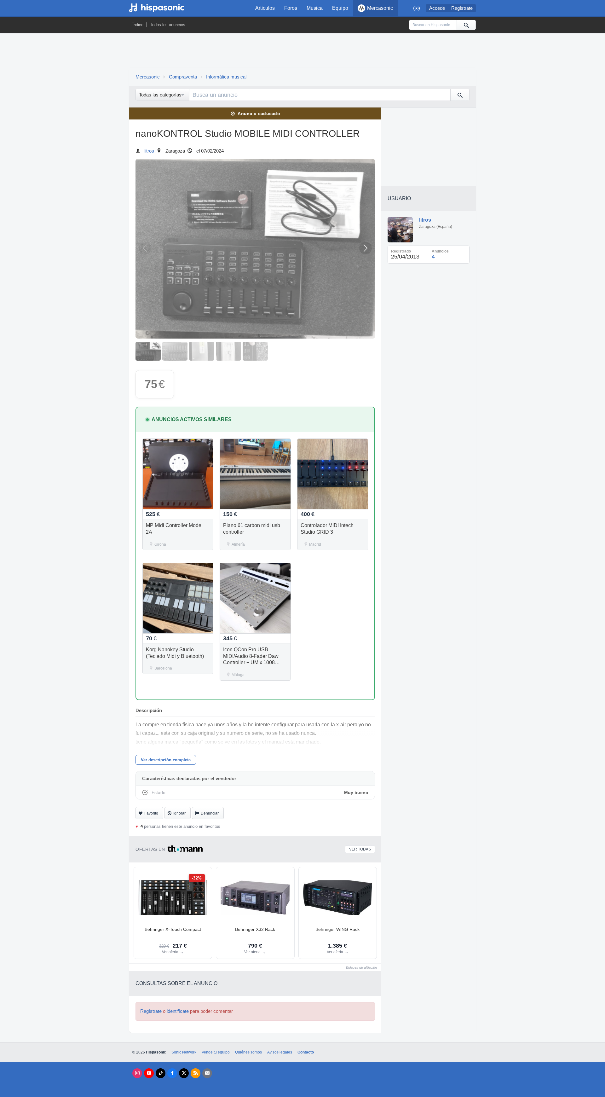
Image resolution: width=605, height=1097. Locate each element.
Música (315, 8)
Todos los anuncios (167, 24)
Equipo (340, 8)
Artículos (265, 8)
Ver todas (360, 849)
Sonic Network (183, 1052)
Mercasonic (380, 8)
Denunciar (210, 813)
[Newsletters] (207, 1073)
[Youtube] (149, 1073)
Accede (437, 8)
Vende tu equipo (216, 1052)
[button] (365, 248)
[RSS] (195, 1073)
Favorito (151, 813)
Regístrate (462, 8)
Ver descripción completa (166, 759)
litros (149, 151)
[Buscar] (466, 25)
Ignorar (179, 813)
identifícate (178, 1011)
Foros (290, 8)
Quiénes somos (248, 1052)
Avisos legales (279, 1052)
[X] (184, 1073)
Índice (137, 24)
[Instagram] (137, 1073)
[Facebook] (172, 1073)
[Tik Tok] (160, 1073)
